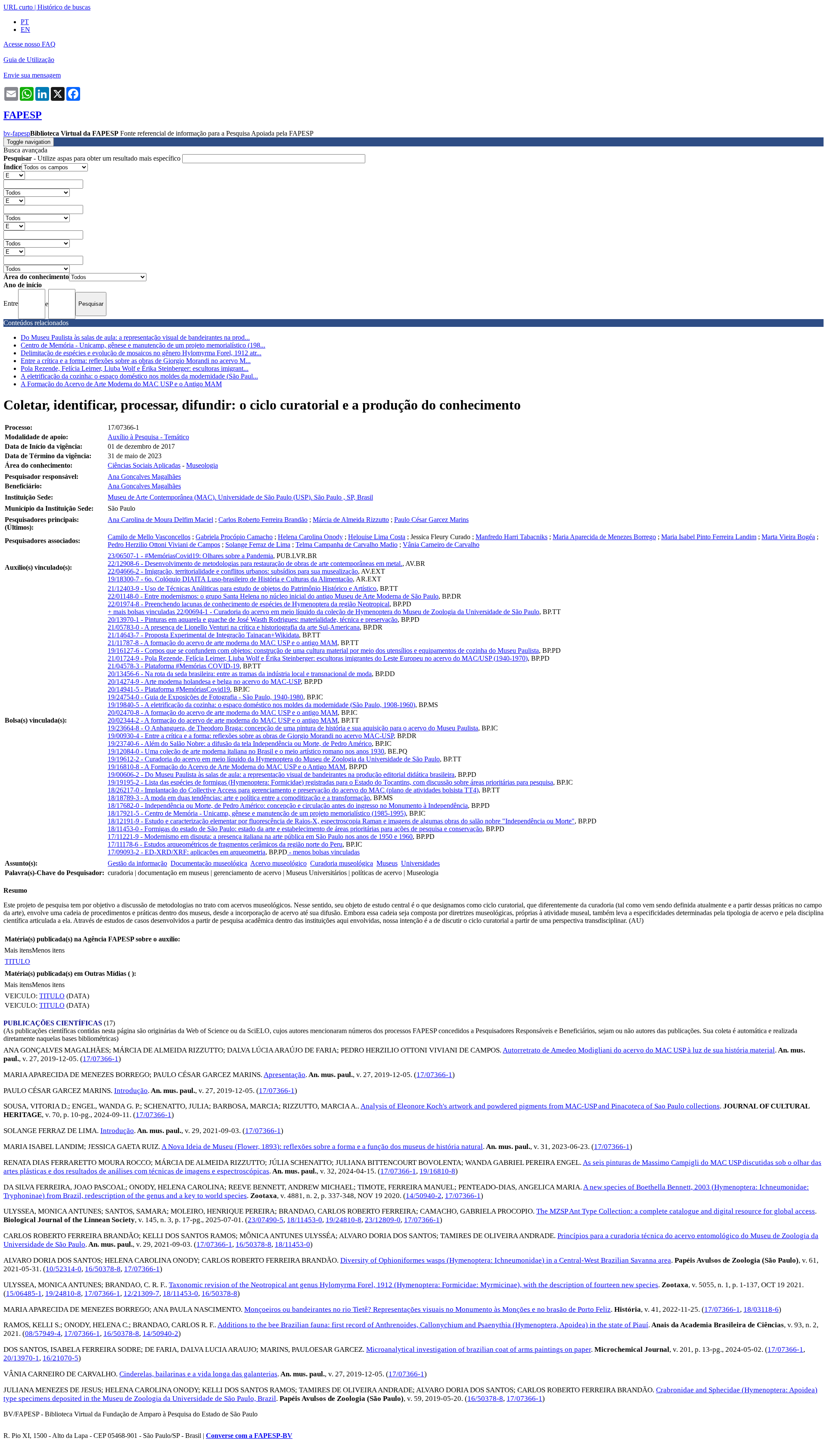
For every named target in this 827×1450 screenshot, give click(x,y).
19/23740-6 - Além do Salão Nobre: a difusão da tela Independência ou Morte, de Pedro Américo (240, 743)
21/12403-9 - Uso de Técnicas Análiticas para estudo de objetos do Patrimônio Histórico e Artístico (242, 588)
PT (25, 21)
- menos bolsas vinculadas (323, 852)
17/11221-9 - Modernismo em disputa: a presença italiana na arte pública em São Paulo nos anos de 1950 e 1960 (260, 836)
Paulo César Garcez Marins (431, 519)
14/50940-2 (423, 1196)
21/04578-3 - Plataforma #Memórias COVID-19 (173, 666)
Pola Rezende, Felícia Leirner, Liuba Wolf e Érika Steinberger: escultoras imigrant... (135, 368)
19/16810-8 (437, 1171)
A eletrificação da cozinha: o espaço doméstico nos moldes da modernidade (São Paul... (139, 376)
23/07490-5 (265, 1220)
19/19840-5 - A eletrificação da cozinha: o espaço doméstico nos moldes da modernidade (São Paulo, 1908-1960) (261, 704)
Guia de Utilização (28, 59)
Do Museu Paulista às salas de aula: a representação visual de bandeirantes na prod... (135, 337)
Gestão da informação (137, 863)
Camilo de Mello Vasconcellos (149, 536)
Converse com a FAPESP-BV (249, 1435)
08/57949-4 (43, 1333)
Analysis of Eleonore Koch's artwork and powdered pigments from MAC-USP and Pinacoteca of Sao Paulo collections (540, 1106)
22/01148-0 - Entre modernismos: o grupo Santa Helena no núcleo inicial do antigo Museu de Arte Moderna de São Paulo (273, 596)
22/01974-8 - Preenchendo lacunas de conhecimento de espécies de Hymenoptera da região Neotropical (248, 604)
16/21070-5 (60, 1358)
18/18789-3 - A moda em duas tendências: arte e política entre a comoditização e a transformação (239, 797)
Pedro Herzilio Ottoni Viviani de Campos (164, 544)
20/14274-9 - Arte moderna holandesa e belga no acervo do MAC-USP (204, 681)
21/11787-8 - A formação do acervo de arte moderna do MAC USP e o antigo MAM (222, 642)
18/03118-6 (761, 1309)
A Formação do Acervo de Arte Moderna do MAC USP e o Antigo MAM (121, 384)
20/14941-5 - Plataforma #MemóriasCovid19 (169, 689)
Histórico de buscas (63, 7)
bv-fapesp (16, 133)
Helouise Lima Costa (376, 536)
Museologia (202, 465)
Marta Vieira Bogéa (788, 536)
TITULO (17, 961)
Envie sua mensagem (32, 75)
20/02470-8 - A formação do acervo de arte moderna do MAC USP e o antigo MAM (223, 712)
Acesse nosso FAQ (29, 44)
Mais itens (18, 950)
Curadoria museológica (341, 863)
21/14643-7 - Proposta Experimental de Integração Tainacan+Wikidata (203, 635)
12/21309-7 (141, 1293)
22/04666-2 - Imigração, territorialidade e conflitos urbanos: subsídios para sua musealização (233, 571)
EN (25, 29)
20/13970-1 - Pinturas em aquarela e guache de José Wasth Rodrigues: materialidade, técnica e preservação (253, 619)
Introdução (131, 1091)
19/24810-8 (343, 1220)
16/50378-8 (253, 1244)
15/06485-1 (24, 1293)
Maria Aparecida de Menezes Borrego (604, 536)
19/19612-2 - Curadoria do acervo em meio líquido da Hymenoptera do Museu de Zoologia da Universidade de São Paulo (274, 759)
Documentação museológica (209, 863)
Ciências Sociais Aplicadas (144, 465)
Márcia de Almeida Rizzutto (351, 519)
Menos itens (48, 950)
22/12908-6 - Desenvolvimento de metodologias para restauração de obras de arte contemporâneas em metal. (255, 563)
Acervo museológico (278, 863)
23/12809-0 (383, 1220)
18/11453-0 (304, 1220)
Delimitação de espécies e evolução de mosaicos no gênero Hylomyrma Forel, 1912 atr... (141, 353)
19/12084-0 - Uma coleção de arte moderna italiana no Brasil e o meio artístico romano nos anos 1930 (246, 751)
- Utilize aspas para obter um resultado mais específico (92, 158)
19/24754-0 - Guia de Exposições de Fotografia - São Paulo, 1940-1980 (205, 697)
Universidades (420, 863)
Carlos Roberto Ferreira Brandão (263, 519)
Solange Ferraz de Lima (257, 544)
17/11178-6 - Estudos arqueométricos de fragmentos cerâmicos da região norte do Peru (225, 844)
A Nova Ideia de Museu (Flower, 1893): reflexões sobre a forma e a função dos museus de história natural (322, 1147)
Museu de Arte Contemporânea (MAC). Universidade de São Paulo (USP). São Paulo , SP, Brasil (240, 497)
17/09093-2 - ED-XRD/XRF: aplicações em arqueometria (186, 852)
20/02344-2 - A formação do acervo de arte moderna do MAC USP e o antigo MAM (223, 720)
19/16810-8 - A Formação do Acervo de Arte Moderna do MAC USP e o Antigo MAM (226, 766)
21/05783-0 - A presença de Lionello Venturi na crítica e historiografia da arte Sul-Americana (234, 627)
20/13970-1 (21, 1358)
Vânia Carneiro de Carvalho (441, 544)
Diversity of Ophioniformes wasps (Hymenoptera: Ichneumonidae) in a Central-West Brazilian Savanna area (505, 1260)
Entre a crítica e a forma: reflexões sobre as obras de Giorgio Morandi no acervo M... (136, 360)
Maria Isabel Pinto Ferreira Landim (708, 536)
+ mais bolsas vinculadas (142, 611)
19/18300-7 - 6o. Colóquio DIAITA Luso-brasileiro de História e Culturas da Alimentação (230, 579)
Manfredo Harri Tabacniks (511, 536)
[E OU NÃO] (14, 175)
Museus (387, 863)
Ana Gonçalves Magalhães (144, 476)
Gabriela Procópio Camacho (234, 536)
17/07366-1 (100, 1059)
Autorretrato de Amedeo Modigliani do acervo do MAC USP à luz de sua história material (639, 1050)
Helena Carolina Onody (310, 536)
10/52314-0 (63, 1269)
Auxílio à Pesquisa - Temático (148, 437)
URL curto (18, 7)
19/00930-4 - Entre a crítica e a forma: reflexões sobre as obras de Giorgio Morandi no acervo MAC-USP (251, 735)
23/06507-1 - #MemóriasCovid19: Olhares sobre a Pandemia (190, 555)
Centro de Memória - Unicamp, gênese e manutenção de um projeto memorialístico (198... (143, 345)
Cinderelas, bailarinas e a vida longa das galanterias (198, 1374)
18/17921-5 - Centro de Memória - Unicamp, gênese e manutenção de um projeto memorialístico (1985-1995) (257, 813)
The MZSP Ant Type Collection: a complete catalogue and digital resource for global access (675, 1211)
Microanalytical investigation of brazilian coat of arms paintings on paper (478, 1349)
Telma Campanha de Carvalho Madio (346, 544)
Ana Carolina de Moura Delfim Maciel (160, 519)
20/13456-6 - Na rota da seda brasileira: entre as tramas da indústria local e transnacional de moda (240, 673)
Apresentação (284, 1075)
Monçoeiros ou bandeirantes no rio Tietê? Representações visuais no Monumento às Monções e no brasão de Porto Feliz (427, 1309)
